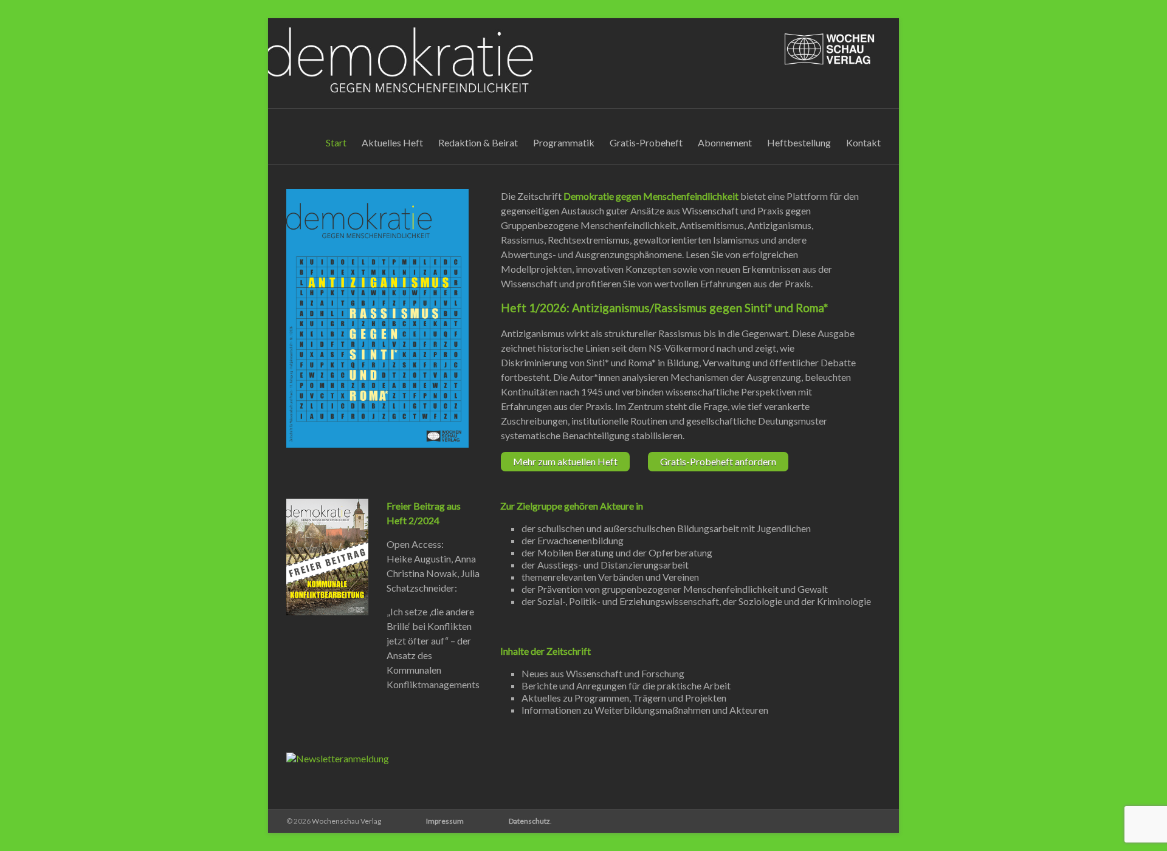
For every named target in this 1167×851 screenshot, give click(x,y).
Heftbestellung (799, 142)
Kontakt (863, 142)
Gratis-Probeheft (646, 142)
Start (336, 142)
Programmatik (563, 142)
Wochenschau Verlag (346, 820)
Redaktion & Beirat (478, 142)
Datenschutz (529, 820)
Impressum (445, 820)
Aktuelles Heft (392, 142)
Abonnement (725, 142)
